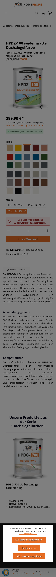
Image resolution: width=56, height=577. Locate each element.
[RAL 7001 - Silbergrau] (27, 165)
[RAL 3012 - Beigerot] (44, 148)
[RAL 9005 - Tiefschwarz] (18, 191)
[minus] (8, 230)
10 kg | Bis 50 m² (36, 205)
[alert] (28, 221)
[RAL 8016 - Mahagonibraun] (35, 182)
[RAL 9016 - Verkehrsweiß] (35, 191)
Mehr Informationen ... (28, 533)
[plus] (47, 230)
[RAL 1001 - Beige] (9, 148)
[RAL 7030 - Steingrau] (27, 174)
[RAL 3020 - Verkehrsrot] (9, 156)
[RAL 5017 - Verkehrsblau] (35, 156)
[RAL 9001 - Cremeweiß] (9, 191)
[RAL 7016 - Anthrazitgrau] (18, 174)
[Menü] (6, 13)
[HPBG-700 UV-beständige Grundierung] (28, 458)
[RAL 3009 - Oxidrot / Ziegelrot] (27, 148)
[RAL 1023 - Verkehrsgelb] (18, 148)
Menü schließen (18, 269)
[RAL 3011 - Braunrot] (35, 148)
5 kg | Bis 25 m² (15, 205)
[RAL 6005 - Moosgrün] (9, 165)
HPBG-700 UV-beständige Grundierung (22, 486)
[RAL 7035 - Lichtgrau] (44, 174)
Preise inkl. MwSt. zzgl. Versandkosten (25, 125)
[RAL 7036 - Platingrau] (9, 182)
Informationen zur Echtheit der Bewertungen (27, 574)
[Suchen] (37, 13)
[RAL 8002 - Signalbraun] (18, 182)
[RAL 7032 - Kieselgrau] (35, 174)
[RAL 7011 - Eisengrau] (44, 165)
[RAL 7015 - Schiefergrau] (9, 174)
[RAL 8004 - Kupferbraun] (27, 182)
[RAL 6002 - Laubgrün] (44, 156)
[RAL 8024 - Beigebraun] (44, 182)
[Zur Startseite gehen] (28, 4)
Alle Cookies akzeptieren (29, 556)
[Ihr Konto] (43, 13)
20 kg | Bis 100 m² (17, 211)
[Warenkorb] (50, 13)
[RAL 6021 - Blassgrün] (18, 165)
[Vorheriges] (40, 107)
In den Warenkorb (28, 239)
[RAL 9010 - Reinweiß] (27, 191)
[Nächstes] (47, 107)
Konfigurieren (29, 548)
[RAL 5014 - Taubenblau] (27, 156)
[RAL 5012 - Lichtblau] (18, 156)
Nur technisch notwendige (28, 539)
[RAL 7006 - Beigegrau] (35, 165)
